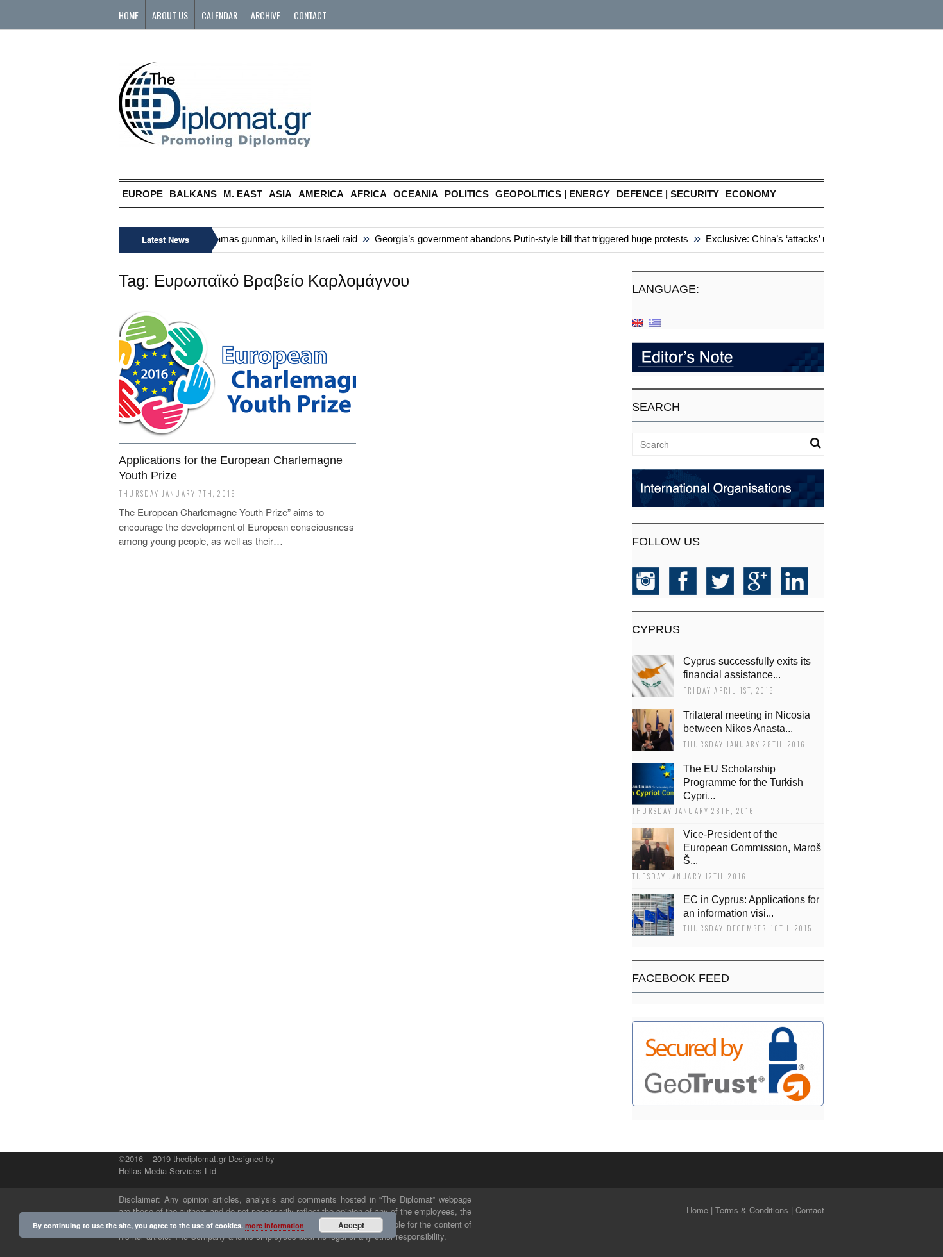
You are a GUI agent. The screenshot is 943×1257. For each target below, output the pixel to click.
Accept (351, 1225)
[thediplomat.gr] (215, 141)
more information (274, 1225)
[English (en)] (637, 322)
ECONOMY (751, 193)
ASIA (280, 193)
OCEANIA (415, 193)
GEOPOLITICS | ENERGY (552, 193)
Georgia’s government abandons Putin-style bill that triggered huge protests (521, 238)
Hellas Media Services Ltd (167, 1171)
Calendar (219, 15)
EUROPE (142, 193)
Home (129, 15)
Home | (699, 1210)
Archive (265, 15)
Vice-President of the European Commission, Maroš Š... (752, 848)
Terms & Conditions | (754, 1210)
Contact (310, 15)
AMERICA (321, 193)
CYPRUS (656, 629)
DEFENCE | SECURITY (667, 193)
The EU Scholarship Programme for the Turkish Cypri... (743, 782)
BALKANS (193, 193)
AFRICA (368, 193)
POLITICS (467, 193)
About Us (170, 15)
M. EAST (242, 193)
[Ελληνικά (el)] (655, 322)
